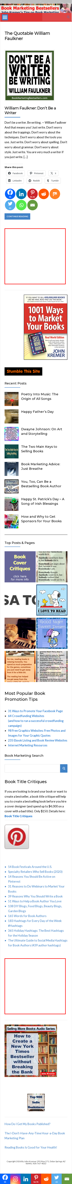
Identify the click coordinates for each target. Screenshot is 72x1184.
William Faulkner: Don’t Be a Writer (30, 110)
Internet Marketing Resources (27, 745)
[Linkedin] (21, 194)
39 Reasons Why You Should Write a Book (35, 896)
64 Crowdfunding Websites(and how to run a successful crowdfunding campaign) (36, 720)
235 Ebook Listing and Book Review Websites (37, 740)
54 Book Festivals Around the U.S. (30, 867)
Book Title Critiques (18, 816)
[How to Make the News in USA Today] (20, 600)
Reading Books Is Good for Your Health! (31, 1147)
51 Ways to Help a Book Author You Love (35, 901)
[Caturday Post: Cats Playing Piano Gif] (20, 634)
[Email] (32, 205)
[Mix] (55, 194)
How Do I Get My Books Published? (27, 1124)
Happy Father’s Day (37, 412)
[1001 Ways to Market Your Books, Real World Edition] (45, 359)
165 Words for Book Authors (27, 916)
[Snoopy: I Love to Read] (51, 600)
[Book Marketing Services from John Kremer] (20, 567)
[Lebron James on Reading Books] (20, 667)
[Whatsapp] (21, 205)
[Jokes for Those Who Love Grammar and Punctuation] (51, 667)
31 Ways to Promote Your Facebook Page (35, 711)
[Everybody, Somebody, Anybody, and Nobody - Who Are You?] (51, 567)
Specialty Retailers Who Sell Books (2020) (35, 871)
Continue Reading (17, 216)
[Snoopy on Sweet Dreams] (51, 634)
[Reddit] (43, 194)
